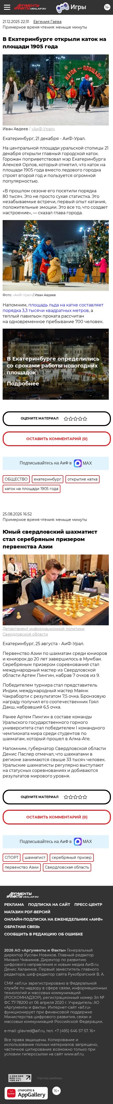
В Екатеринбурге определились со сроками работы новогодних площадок (53, 366)
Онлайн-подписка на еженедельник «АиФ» (53, 919)
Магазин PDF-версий (27, 912)
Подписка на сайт (49, 904)
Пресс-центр (88, 904)
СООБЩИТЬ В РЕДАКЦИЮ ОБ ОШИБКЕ (43, 934)
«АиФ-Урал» (43, 129)
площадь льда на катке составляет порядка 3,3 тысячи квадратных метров (53, 307)
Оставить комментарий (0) (57, 438)
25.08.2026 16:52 (17, 514)
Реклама (14, 904)
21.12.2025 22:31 (16, 21)
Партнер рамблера (49, 1078)
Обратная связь (22, 926)
